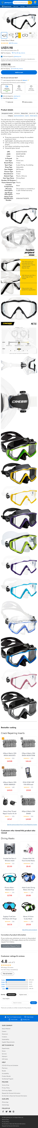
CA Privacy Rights (7, 1090)
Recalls (4, 1071)
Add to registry (28, 102)
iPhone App (5, 1102)
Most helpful (6, 998)
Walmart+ (4, 1056)
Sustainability (5, 1039)
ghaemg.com (17, 56)
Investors (4, 1037)
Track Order (14, 1019)
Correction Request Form (11, 946)
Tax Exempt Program (7, 1079)
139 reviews (14, 43)
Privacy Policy (6, 1088)
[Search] (30, 2)
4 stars (3, 982)
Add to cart (19, 72)
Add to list (10, 102)
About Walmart (6, 1028)
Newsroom (5, 1034)
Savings (22, 6)
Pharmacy (5, 1068)
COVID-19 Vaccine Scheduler (10, 1065)
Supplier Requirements (8, 1042)
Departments (7, 6)
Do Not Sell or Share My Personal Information (14, 1096)
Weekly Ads (26, 1019)
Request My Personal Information (11, 1093)
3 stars (3, 984)
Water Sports (33, 116)
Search (33, 1003)
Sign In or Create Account (14, 1017)
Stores (3, 1051)
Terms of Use (5, 1085)
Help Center (30, 1017)
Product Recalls (6, 1076)
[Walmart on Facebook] (3, 1111)
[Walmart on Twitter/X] (6, 1111)
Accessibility (5, 1073)
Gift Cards (5, 1059)
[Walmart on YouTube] (10, 1111)
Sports (27, 116)
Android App (5, 1105)
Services (16, 6)
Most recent (11, 994)
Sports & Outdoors (19, 116)
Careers (4, 1031)
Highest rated (23, 994)
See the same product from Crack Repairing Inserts (22, 824)
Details (15, 98)
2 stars (3, 986)
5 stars (3, 980)
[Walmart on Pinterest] (13, 1111)
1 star (3, 988)
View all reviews (7, 973)
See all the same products (29, 930)
